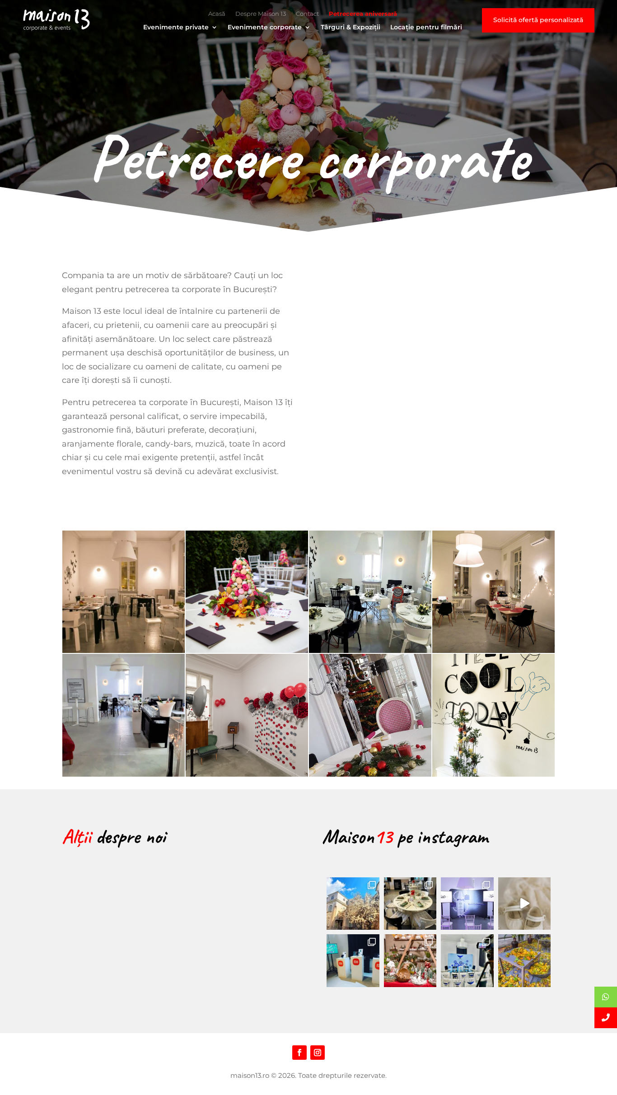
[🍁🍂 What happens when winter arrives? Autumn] (524, 960)
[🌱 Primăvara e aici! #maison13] (353, 903)
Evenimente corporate (265, 27)
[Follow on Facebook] (299, 1052)
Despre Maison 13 (260, 13)
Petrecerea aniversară (363, 13)
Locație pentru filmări (426, 27)
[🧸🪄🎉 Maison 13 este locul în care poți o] (410, 903)
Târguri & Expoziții (350, 27)
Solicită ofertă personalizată (538, 20)
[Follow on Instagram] (317, 1052)
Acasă (216, 13)
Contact (307, 13)
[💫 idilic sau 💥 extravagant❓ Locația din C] (524, 903)
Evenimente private (176, 27)
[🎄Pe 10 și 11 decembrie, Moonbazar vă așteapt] (410, 960)
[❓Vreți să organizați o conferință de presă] (467, 960)
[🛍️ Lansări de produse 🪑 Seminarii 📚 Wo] (467, 903)
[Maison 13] (56, 20)
